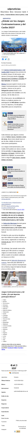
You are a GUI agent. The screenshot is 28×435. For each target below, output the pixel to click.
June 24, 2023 (20, 209)
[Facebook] (2, 59)
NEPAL (2, 14)
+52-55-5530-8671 (18, 384)
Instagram (3, 429)
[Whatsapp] (8, 59)
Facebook (10, 347)
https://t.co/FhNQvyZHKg (12, 206)
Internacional (18, 12)
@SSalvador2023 (5, 199)
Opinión (24, 12)
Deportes (3, 400)
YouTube (20, 347)
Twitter (15, 347)
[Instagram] (16, 365)
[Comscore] (14, 372)
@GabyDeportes (16, 202)
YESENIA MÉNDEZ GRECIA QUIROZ (14, 14)
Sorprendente (5, 407)
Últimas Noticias (5, 12)
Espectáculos (5, 411)
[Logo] (14, 9)
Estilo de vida (4, 396)
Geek (2, 415)
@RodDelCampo (7, 202)
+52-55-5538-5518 (18, 380)
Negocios (4, 404)
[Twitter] (5, 59)
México (11, 12)
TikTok (3, 349)
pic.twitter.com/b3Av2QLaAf (8, 207)
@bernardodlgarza (6, 204)
